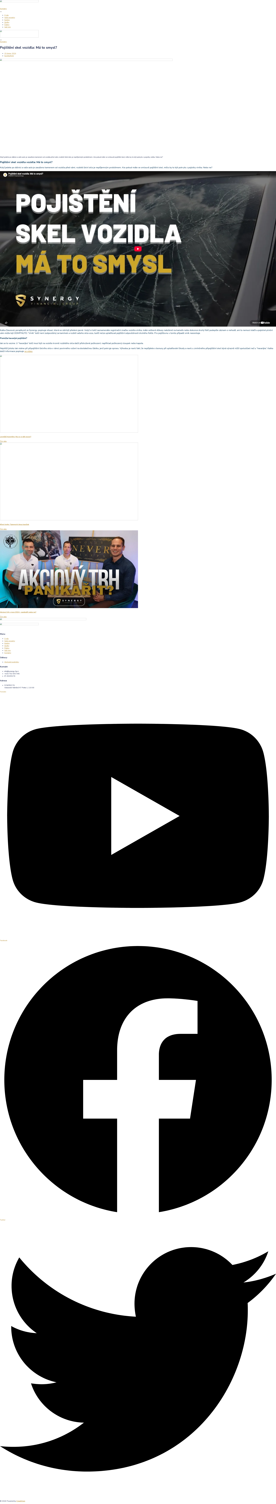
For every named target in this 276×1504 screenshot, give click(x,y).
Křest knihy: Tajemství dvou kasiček (14, 524)
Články (6, 25)
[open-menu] (1, 11)
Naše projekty (9, 17)
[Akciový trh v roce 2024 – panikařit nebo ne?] (64, 569)
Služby (6, 22)
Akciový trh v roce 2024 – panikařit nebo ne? (18, 612)
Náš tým (7, 27)
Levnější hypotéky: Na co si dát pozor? (15, 437)
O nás (6, 15)
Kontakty (3, 9)
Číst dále (3, 441)
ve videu (28, 351)
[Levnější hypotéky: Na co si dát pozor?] (64, 394)
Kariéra (6, 20)
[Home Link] (19, 37)
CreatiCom (20, 1501)
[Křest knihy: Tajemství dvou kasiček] (64, 482)
